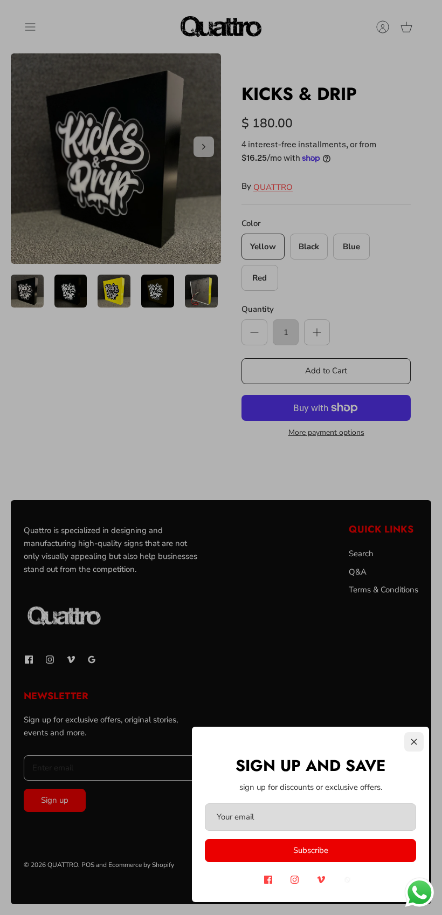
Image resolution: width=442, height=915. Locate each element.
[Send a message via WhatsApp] (420, 893)
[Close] (414, 742)
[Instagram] (294, 879)
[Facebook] (268, 879)
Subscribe (310, 850)
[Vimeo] (321, 879)
